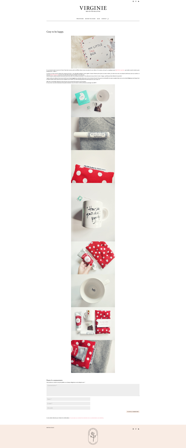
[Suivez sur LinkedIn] (138, 1)
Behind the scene (90, 18)
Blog (98, 18)
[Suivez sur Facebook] (136, 1)
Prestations (80, 18)
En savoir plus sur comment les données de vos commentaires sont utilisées (87, 418)
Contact (104, 18)
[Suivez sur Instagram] (133, 1)
